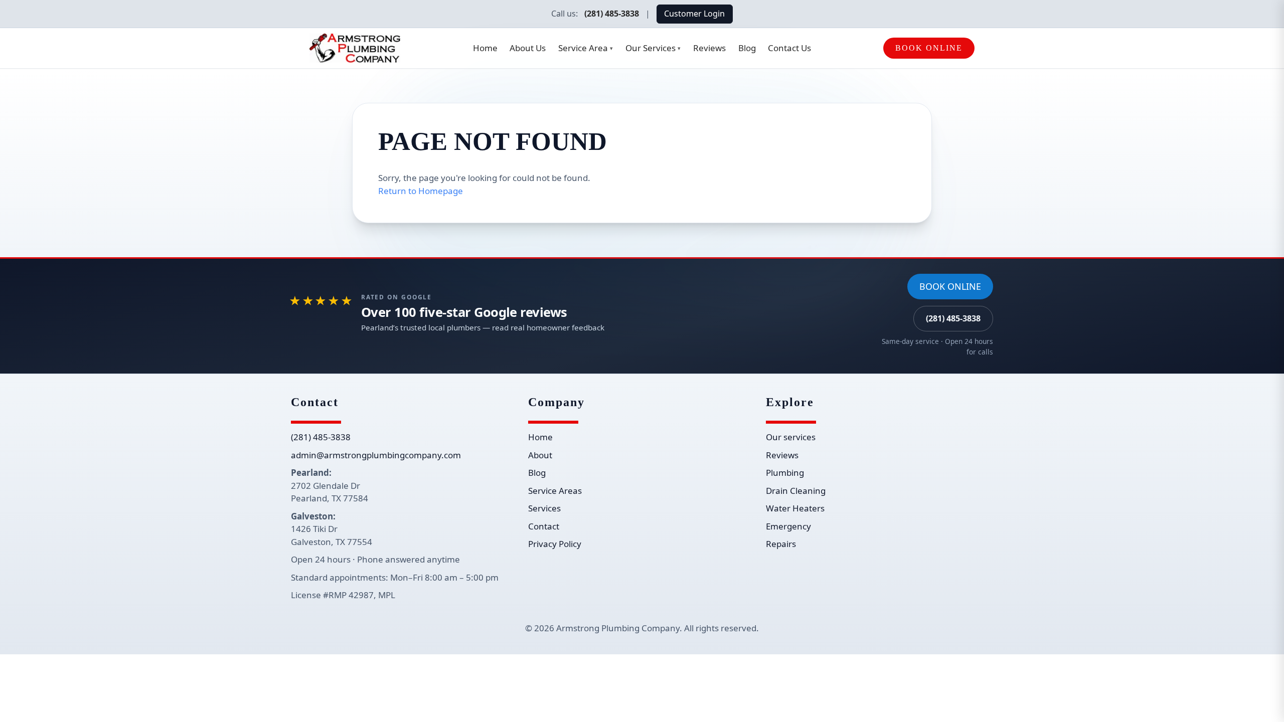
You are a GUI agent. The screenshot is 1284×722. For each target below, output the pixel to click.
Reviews (709, 48)
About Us (528, 48)
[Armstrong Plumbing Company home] (354, 48)
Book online (950, 286)
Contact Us (789, 48)
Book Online (928, 48)
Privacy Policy (554, 544)
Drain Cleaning (796, 490)
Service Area (585, 48)
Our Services (653, 48)
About (540, 455)
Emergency (788, 526)
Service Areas (555, 490)
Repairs (781, 544)
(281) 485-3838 (611, 13)
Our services (791, 437)
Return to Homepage (420, 191)
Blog (747, 48)
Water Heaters (795, 508)
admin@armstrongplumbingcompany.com (376, 455)
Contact (543, 526)
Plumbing (785, 472)
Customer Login (694, 13)
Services (544, 508)
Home (485, 48)
